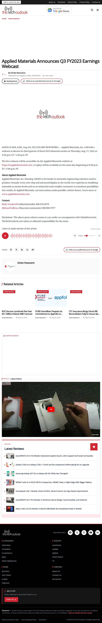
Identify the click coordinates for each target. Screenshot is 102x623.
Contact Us (96, 2)
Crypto (4, 579)
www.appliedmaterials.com (15, 194)
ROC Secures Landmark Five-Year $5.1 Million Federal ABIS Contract (17, 312)
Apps (4, 557)
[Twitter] (77, 532)
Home (4, 19)
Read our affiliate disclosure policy (80, 613)
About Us (56, 571)
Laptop (55, 549)
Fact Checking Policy (28, 620)
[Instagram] (83, 532)
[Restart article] (75, 235)
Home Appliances (9, 561)
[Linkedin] (97, 532)
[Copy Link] (33, 249)
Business (5, 571)
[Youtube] (90, 532)
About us (52, 2)
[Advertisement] (51, 38)
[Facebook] (11, 249)
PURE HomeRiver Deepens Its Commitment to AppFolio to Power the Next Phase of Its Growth (48, 312)
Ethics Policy (72, 2)
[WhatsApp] (27, 249)
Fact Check (6, 575)
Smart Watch (57, 557)
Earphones (56, 545)
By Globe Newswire (17, 73)
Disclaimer (61, 2)
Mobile (55, 553)
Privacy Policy (84, 2)
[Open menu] (97, 10)
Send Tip (10, 599)
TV (53, 561)
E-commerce (7, 553)
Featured (5, 583)
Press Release (14, 19)
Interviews (6, 545)
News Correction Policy (10, 620)
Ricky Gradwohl (10, 204)
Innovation (6, 549)
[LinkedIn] (22, 249)
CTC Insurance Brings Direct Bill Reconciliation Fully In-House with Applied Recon (84, 312)
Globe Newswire (26, 262)
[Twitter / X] (16, 249)
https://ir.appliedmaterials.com (17, 165)
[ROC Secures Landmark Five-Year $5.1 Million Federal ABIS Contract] (17, 297)
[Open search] (92, 10)
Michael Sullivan (10, 208)
